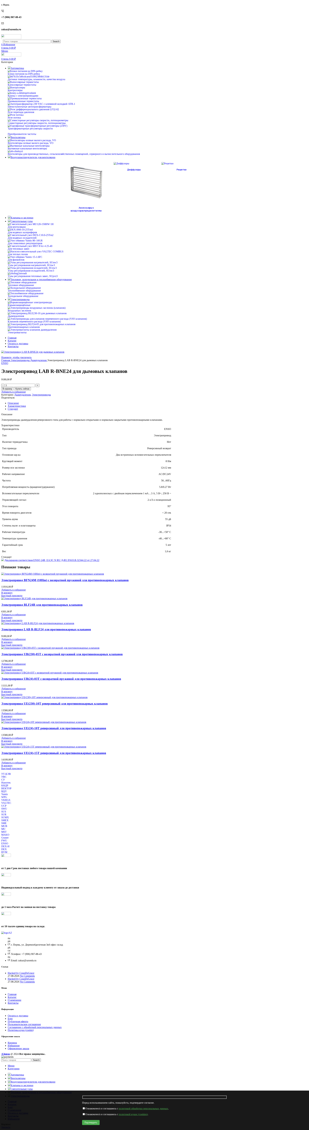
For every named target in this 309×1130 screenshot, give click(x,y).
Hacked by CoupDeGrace (21, 973)
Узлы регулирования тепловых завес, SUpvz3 (33, 276)
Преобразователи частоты (22, 134)
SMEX (5, 820)
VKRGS (5, 800)
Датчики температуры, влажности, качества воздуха (36, 79)
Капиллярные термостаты (22, 84)
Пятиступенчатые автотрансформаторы (29, 106)
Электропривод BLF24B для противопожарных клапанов (42, 604)
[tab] (158, 403)
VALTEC (6, 803)
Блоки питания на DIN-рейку (24, 73)
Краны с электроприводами (23, 95)
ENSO (4, 363)
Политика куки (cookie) (21, 1030)
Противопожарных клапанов (24, 327)
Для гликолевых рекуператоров (25, 243)
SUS (3, 811)
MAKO (5, 834)
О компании (14, 1000)
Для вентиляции (17, 226)
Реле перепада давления (21, 112)
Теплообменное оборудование (24, 290)
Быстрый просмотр (11, 595)
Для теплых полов (18, 254)
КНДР (4, 785)
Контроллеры (15, 90)
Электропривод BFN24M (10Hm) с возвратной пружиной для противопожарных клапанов (65, 580)
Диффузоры (134, 169)
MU (3, 829)
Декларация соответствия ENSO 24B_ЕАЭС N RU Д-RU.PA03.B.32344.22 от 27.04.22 (52, 560)
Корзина (12, 1042)
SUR (3, 814)
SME (4, 823)
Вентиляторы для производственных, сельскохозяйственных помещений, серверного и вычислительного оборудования (74, 154)
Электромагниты (17, 332)
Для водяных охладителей (22, 237)
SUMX (5, 817)
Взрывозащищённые (19, 305)
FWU (4, 840)
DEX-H (5, 846)
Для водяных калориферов (22, 232)
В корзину (7, 389)
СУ (3, 779)
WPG (4, 797)
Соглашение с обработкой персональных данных (35, 1027)
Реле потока (14, 117)
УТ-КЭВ (6, 774)
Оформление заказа (18, 1048)
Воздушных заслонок (19, 310)
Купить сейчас (22, 389)
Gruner (5, 837)
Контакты (13, 1003)
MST (4, 831)
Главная (6, 360)
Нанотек (6, 782)
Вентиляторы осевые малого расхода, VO (30, 143)
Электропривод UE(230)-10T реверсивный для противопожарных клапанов (54, 703)
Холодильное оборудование (23, 296)
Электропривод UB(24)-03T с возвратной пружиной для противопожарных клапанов (61, 678)
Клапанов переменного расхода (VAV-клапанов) (34, 321)
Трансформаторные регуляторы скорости (30, 128)
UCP (3, 805)
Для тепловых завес (18, 248)
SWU (4, 808)
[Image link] (6, 932)
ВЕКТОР (6, 788)
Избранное (14, 1045)
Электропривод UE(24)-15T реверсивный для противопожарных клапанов (53, 753)
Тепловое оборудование (21, 285)
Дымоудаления (16, 316)
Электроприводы (20, 360)
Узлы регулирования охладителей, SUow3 (31, 270)
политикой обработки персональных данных (143, 1108)
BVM (4, 852)
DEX (4, 849)
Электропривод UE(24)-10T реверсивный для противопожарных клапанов (53, 728)
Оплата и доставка (18, 1015)
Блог (10, 1018)
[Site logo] (11, 38)
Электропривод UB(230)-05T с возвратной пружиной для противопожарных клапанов (62, 654)
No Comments (27, 976)
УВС (4, 776)
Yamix (4, 794)
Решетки (182, 169)
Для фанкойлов (16, 259)
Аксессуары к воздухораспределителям (86, 209)
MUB (4, 826)
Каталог (12, 997)
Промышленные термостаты (23, 101)
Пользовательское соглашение (24, 1024)
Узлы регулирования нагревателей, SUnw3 (31, 265)
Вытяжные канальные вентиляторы (27, 148)
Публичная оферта (18, 1021)
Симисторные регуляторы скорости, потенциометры (37, 123)
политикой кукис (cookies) (133, 1114)
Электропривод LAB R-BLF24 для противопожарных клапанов (46, 629)
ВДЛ (3, 791)
